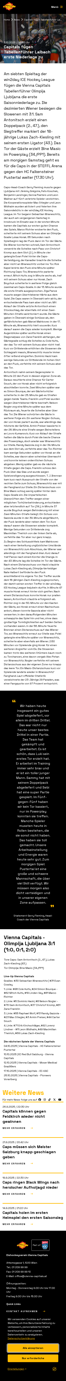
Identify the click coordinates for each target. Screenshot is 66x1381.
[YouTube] (59, 1100)
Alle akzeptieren (33, 1348)
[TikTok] (49, 1100)
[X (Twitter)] (54, 1100)
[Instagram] (45, 1100)
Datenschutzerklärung (21, 1338)
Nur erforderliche (33, 1358)
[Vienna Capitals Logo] (9, 7)
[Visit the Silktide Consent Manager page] (54, 1369)
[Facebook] (39, 1100)
